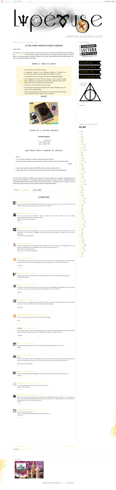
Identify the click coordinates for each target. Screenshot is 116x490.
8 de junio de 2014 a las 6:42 (30, 201)
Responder (20, 208)
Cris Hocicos (20, 300)
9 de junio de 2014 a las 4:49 (28, 354)
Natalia (19, 285)
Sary (18, 243)
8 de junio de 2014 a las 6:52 (30, 213)
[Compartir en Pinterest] (41, 190)
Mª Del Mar (20, 213)
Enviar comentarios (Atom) (26, 449)
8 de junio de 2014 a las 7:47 (27, 243)
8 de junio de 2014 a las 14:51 (39, 314)
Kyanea (19, 273)
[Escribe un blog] (35, 190)
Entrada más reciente (18, 446)
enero (80, 160)
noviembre (81, 146)
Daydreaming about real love (24, 409)
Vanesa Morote (21, 394)
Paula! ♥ (19, 228)
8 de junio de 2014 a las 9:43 (29, 273)
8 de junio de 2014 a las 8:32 (27, 258)
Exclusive (63, 483)
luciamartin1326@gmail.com (24, 314)
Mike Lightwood (21, 383)
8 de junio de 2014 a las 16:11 (30, 328)
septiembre (82, 150)
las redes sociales (19, 54)
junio (80, 136)
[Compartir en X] (37, 190)
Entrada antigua (70, 446)
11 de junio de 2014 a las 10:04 (33, 383)
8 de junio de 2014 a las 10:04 (28, 285)
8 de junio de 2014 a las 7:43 (29, 228)
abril (80, 140)
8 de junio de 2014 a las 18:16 (27, 343)
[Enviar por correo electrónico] (34, 190)
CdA (18, 258)
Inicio (45, 446)
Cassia (19, 371)
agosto (80, 204)
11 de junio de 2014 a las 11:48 (33, 394)
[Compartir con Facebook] (39, 190)
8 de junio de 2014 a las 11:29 (31, 300)
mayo (80, 138)
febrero (81, 158)
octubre (81, 148)
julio (80, 134)
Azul (18, 343)
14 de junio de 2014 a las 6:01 (39, 409)
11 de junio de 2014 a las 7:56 (28, 371)
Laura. (18, 354)
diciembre (81, 144)
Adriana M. (20, 201)
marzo (80, 142)
